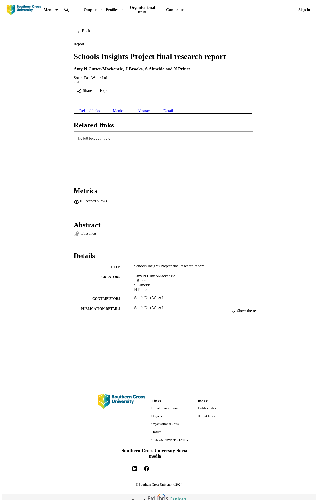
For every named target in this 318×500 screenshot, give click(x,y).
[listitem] (135, 469)
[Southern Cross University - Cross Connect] (24, 10)
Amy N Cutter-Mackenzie (98, 68)
